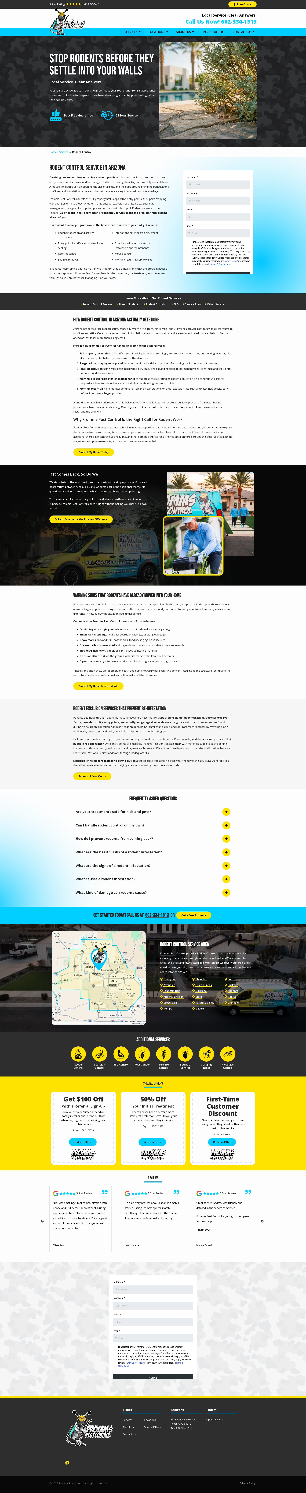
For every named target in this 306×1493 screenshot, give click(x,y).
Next (262, 1221)
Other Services (216, 304)
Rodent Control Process (97, 304)
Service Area (193, 304)
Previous (42, 1221)
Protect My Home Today (93, 452)
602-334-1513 (157, 915)
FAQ (176, 304)
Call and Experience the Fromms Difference (81, 519)
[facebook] (67, 1462)
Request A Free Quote (92, 776)
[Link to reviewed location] (80, 1193)
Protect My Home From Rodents (98, 686)
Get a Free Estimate (193, 915)
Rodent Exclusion (156, 304)
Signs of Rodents (129, 304)
